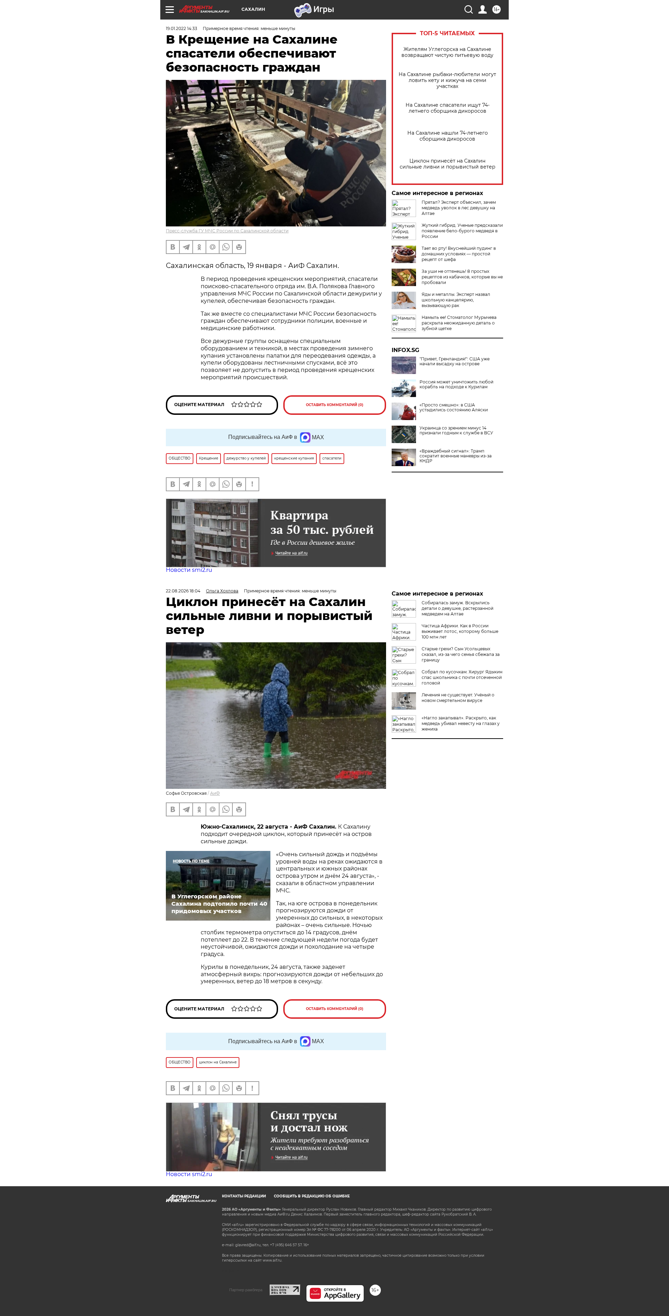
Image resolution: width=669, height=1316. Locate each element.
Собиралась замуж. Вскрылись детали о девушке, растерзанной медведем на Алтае (457, 608)
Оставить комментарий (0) (334, 405)
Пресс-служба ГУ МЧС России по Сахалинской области (227, 230)
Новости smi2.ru (189, 570)
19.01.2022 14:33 (181, 28)
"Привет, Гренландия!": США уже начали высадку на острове (455, 361)
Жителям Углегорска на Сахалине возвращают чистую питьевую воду (447, 52)
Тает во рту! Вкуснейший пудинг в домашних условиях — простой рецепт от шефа (459, 254)
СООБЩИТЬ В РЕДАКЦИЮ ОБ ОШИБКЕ (312, 1196)
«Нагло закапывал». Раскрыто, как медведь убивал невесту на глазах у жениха (461, 723)
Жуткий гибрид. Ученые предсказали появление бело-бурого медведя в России (462, 231)
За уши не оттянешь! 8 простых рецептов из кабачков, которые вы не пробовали (462, 277)
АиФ (215, 793)
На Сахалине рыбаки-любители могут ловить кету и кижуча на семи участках (447, 80)
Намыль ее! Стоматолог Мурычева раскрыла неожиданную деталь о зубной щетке (459, 323)
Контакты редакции (244, 1196)
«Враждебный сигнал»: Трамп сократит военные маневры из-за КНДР (456, 456)
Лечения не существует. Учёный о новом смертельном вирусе (458, 697)
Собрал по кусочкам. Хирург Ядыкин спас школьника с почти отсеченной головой (462, 677)
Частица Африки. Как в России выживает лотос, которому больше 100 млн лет (460, 631)
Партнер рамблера (245, 1290)
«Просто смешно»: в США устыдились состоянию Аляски (454, 407)
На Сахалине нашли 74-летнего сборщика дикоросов (447, 136)
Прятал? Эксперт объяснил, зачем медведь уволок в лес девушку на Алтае (459, 208)
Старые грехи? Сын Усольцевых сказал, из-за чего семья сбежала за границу (461, 654)
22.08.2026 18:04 (183, 590)
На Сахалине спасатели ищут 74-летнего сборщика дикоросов (448, 108)
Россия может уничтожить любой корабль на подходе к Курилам (456, 384)
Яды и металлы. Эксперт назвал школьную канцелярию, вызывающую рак (456, 300)
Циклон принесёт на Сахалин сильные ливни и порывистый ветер (447, 164)
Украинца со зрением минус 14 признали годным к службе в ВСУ (456, 430)
